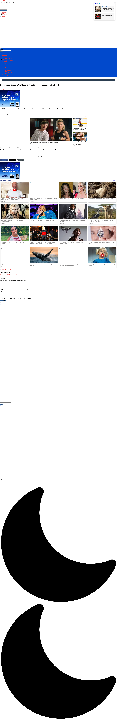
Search (1, 49)
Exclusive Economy (9, 60)
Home (3, 53)
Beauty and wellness (9, 68)
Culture (6, 69)
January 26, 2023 (3, 87)
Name (1, 291)
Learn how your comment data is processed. (23, 302)
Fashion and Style (8, 70)
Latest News (4, 55)
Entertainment (5, 61)
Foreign (3, 56)
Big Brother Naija (8, 62)
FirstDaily (2, 89)
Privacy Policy (5, 14)
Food (6, 71)
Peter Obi (9, 269)
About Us (4, 12)
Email (1, 293)
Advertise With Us (6, 76)
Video (3, 74)
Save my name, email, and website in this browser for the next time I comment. (16, 298)
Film (6, 63)
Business (4, 59)
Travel (6, 73)
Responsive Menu (3, 10)
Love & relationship (9, 72)
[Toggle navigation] (0, 48)
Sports (3, 64)
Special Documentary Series (10, 75)
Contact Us (4, 13)
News (1, 82)
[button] (58, 603)
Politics (3, 57)
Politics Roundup (8, 58)
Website (1, 296)
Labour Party (4, 269)
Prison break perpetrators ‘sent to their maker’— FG (10, 275)
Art (5, 67)
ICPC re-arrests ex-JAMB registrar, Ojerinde (8, 274)
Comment (2, 289)
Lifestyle (4, 65)
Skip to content (3, 0)
